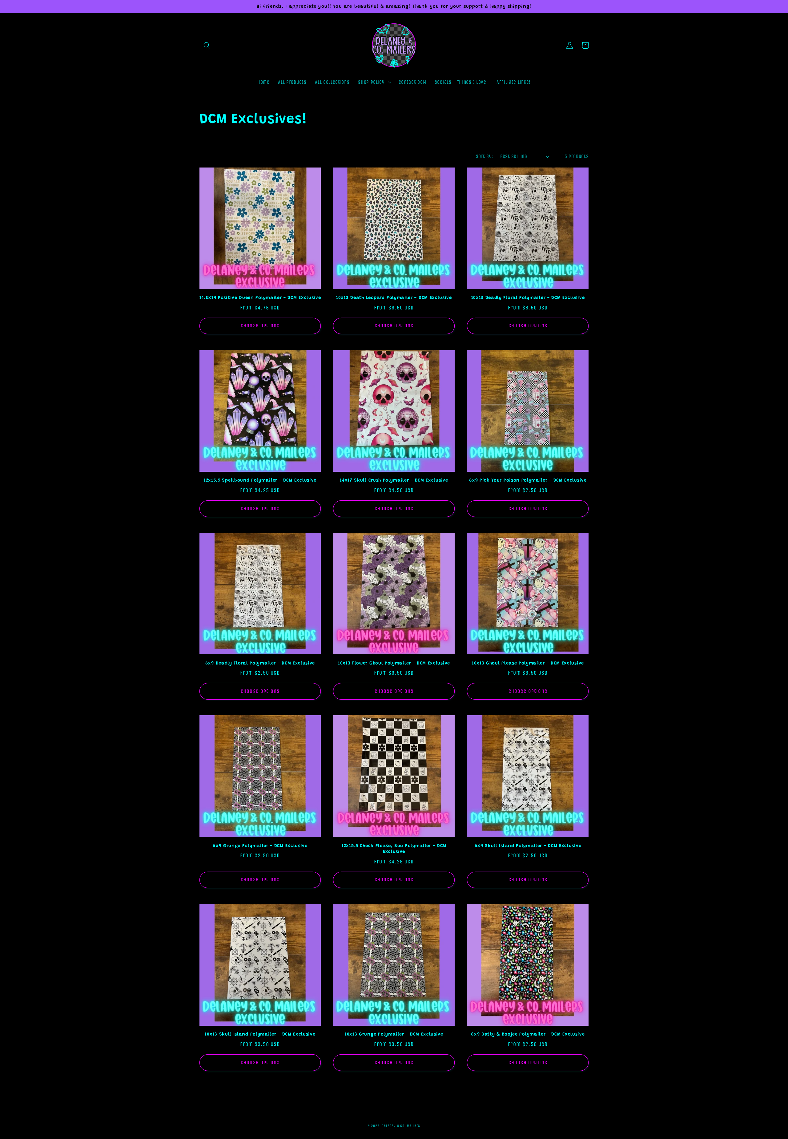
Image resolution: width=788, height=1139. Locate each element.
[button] (207, 45)
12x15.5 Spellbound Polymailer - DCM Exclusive (260, 480)
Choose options (260, 325)
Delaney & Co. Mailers (401, 1126)
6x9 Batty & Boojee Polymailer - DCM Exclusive (528, 1034)
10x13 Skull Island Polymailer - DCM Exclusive (260, 1034)
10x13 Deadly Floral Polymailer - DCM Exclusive (528, 298)
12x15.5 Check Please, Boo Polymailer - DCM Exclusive (394, 849)
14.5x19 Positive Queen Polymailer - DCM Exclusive (260, 298)
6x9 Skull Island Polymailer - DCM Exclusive (528, 846)
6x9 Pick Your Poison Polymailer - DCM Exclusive (527, 480)
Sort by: (484, 156)
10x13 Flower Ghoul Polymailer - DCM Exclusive (394, 663)
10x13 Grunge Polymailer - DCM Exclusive (394, 1034)
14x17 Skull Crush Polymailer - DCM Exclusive (394, 480)
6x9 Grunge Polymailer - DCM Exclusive (260, 846)
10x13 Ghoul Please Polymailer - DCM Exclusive (528, 663)
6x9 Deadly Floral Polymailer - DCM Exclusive (260, 663)
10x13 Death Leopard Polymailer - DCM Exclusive (394, 298)
